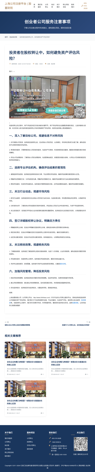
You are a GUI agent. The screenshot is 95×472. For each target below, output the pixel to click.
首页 (34, 5)
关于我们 (58, 5)
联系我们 (72, 5)
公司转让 (46, 5)
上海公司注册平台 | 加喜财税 (18, 6)
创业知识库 (13, 37)
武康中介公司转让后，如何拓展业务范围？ (76, 325)
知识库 (52, 5)
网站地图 (82, 465)
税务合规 (63, 264)
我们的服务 (40, 5)
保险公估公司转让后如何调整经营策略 (17, 325)
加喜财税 (75, 303)
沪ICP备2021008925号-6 (69, 465)
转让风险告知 (66, 5)
